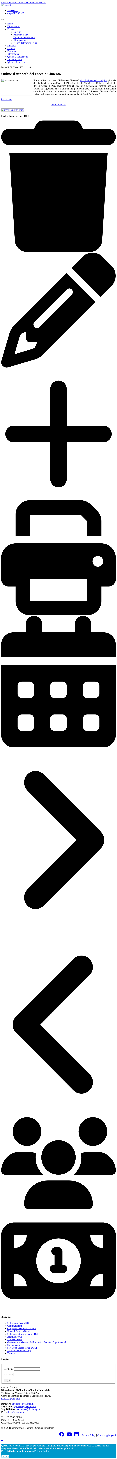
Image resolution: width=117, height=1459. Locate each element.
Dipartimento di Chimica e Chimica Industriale (23, 2)
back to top (6, 99)
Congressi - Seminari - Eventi (21, 1328)
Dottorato (11, 51)
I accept (5, 1456)
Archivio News (14, 1336)
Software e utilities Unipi (19, 1350)
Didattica (11, 45)
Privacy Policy (89, 1435)
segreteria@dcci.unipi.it (25, 1406)
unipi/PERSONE (15, 13)
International (13, 54)
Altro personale (20, 40)
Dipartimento (13, 26)
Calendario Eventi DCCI (19, 1323)
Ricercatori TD (20, 34)
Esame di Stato (14, 1339)
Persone (11, 29)
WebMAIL (12, 10)
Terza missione (14, 59)
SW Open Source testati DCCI (22, 1347)
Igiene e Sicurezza (16, 62)
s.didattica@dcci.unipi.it (28, 1409)
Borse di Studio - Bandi (18, 1331)
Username (8, 1369)
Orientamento (13, 1345)
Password (8, 1374)
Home (10, 23)
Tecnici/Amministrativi (24, 37)
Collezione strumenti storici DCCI (23, 1334)
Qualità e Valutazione (17, 56)
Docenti (17, 32)
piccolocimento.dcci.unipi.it (93, 80)
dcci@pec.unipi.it (15, 1412)
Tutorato (11, 1353)
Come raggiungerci (10, 1398)
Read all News (58, 104)
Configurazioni (14, 1325)
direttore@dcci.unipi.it (22, 1403)
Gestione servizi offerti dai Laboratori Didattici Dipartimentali (36, 1342)
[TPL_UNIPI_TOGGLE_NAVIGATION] (2, 19)
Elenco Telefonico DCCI (25, 43)
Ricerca (11, 48)
